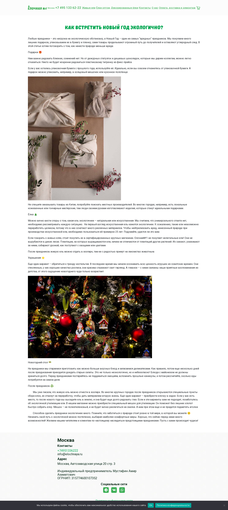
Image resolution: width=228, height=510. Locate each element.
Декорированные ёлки (124, 7)
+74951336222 (67, 450)
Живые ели (88, 7)
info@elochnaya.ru (69, 454)
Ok (150, 505)
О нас (155, 7)
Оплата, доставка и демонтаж (177, 7)
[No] (224, 505)
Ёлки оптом (103, 7)
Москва (51, 8)
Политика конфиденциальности (173, 505)
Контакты (145, 7)
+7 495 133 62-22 (68, 8)
